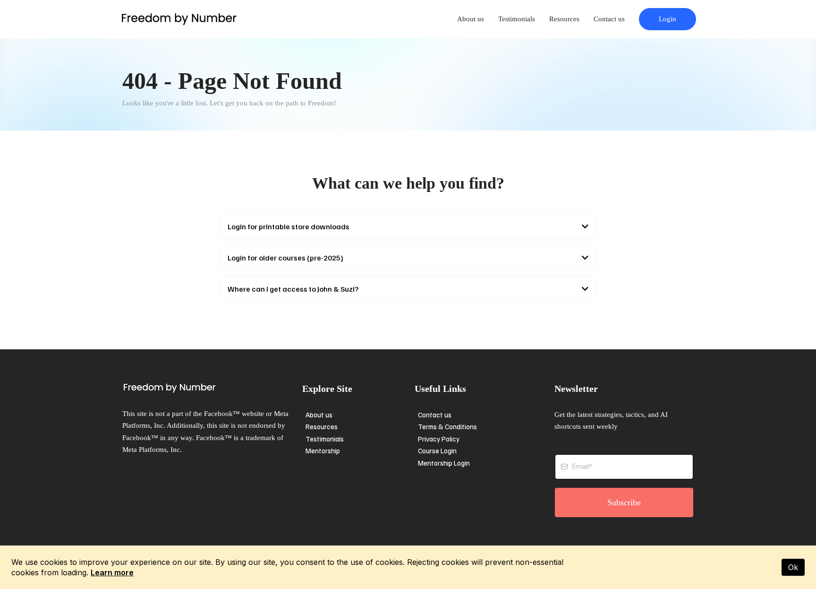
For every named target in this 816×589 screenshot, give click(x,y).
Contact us (609, 19)
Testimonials (516, 19)
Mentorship (323, 450)
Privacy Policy (438, 438)
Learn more (112, 572)
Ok (793, 567)
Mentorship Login (444, 463)
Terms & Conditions (447, 426)
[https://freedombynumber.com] (179, 19)
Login (667, 19)
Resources (564, 19)
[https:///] (210, 388)
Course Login (437, 450)
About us (470, 19)
